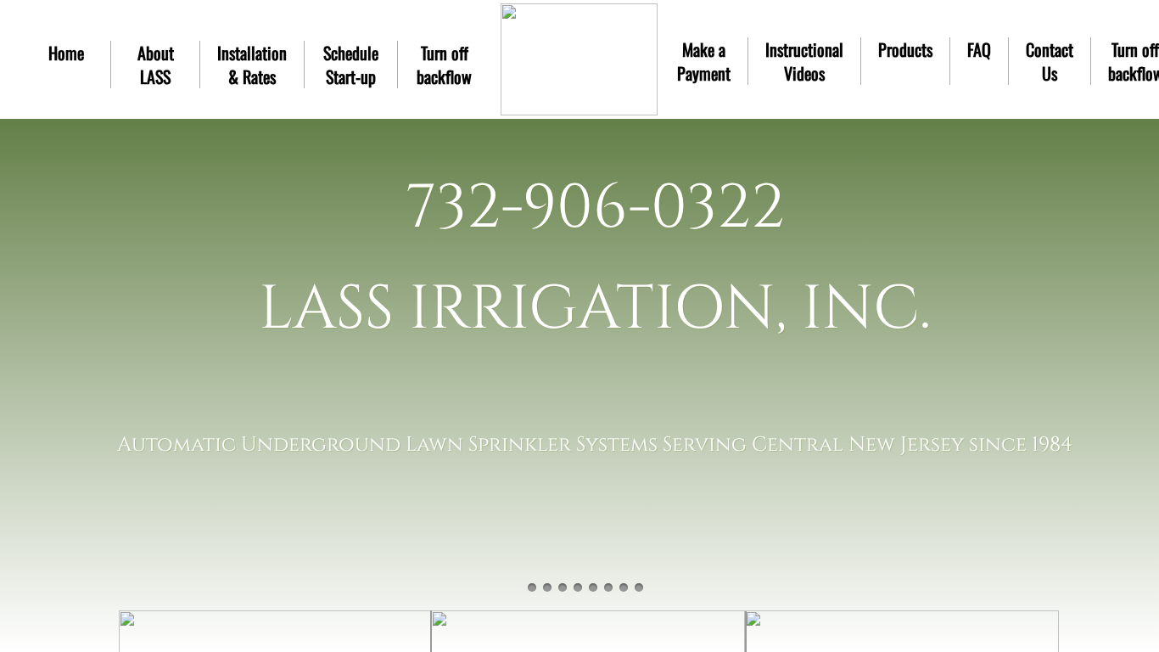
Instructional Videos (804, 61)
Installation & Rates (252, 64)
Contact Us (1049, 61)
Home (66, 52)
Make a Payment (704, 61)
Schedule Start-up (350, 64)
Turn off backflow (444, 64)
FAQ (979, 49)
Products (905, 49)
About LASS (155, 64)
